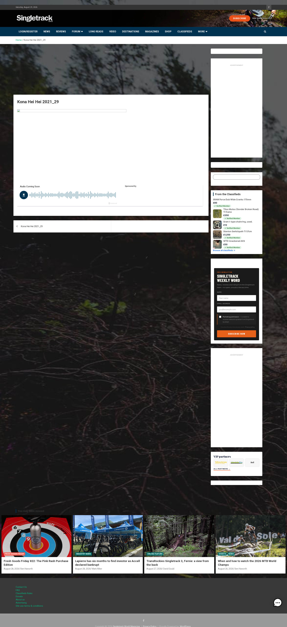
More (201, 31)
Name (219, 292)
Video (112, 31)
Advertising (21, 602)
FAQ (18, 590)
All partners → (222, 469)
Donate (19, 596)
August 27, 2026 (154, 569)
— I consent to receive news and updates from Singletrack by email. (238, 319)
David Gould (168, 569)
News (46, 31)
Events (222, 554)
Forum (76, 31)
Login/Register (28, 31)
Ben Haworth (26, 569)
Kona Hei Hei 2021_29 (32, 226)
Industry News (83, 554)
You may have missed (31, 511)
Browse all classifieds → (224, 250)
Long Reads (96, 31)
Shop (168, 31)
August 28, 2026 (11, 569)
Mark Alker (97, 569)
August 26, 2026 (225, 569)
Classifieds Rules (24, 593)
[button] (278, 603)
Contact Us (21, 587)
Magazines (152, 31)
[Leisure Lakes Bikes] (236, 462)
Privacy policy (250, 327)
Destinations (130, 31)
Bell (252, 462)
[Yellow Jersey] (221, 462)
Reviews (61, 31)
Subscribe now (236, 333)
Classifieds (184, 31)
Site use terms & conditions (29, 606)
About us (20, 599)
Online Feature (154, 554)
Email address (223, 303)
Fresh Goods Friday (14, 554)
